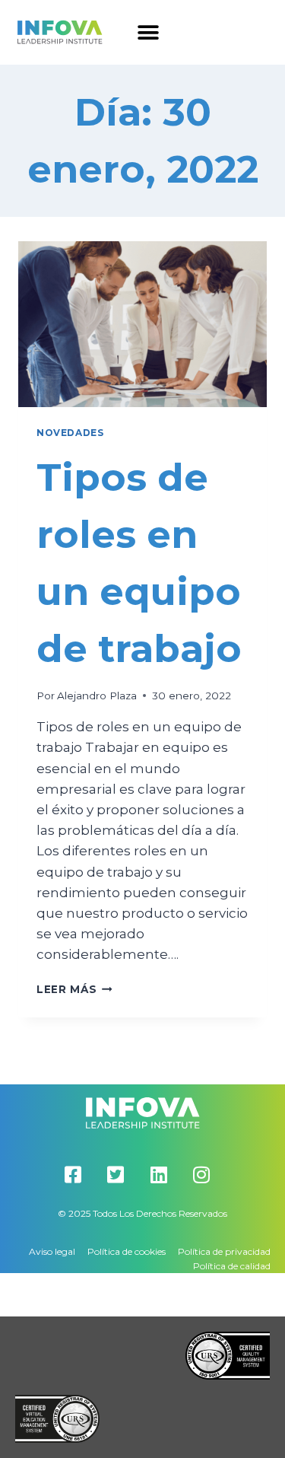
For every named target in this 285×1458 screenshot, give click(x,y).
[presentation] (142, 324)
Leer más (74, 989)
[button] (148, 32)
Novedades (69, 432)
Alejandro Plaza (97, 695)
